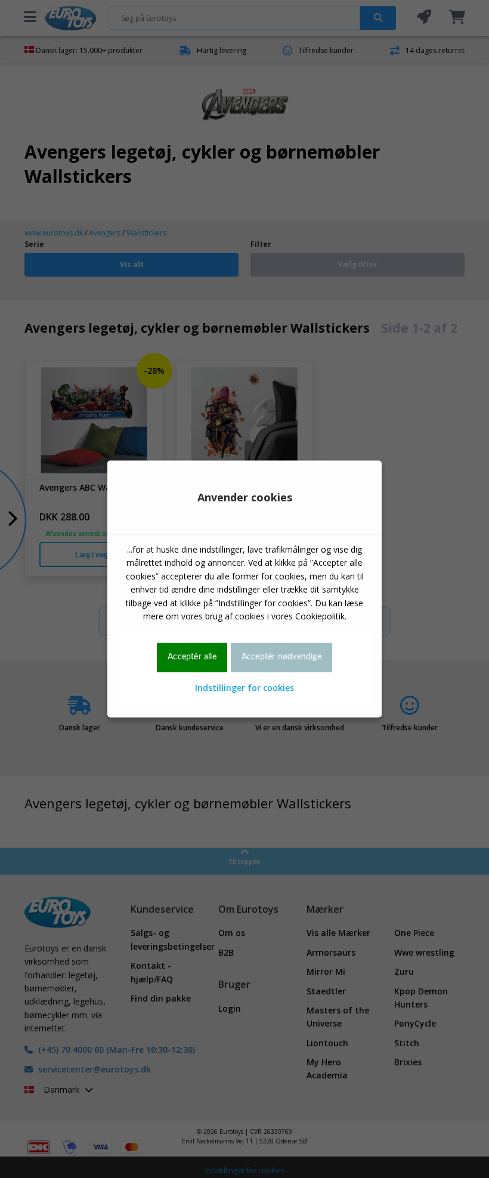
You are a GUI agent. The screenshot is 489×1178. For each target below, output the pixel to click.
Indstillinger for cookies (244, 687)
